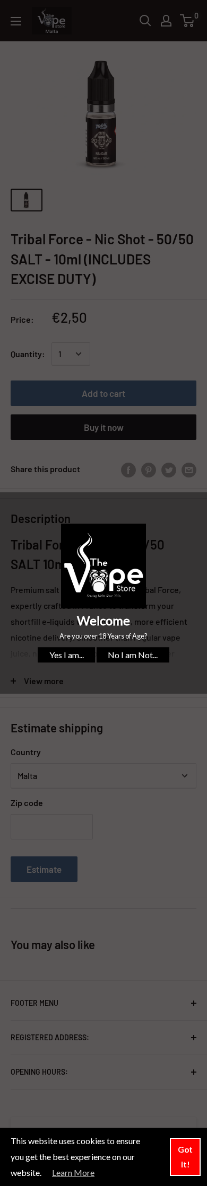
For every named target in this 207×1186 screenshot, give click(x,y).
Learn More (73, 1172)
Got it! (185, 1157)
